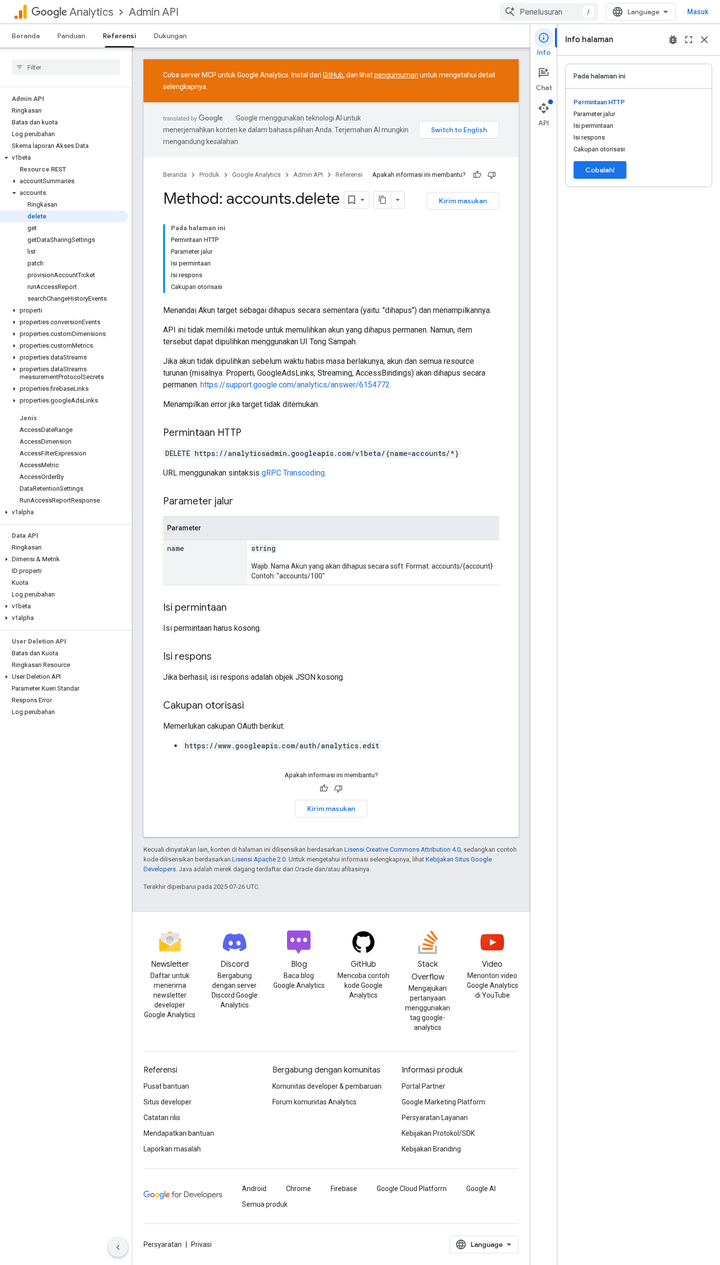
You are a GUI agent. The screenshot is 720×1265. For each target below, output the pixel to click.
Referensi (119, 35)
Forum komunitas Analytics (314, 1102)
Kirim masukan (463, 200)
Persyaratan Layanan (435, 1118)
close (704, 40)
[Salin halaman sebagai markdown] (382, 199)
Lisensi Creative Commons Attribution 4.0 (402, 849)
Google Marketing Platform (443, 1102)
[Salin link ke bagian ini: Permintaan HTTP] (251, 433)
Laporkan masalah (172, 1149)
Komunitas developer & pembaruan (327, 1086)
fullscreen (689, 40)
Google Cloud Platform (412, 1189)
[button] (64, 158)
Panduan (71, 35)
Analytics (91, 12)
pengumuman (396, 75)
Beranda (26, 35)
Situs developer (168, 1102)
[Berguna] (477, 174)
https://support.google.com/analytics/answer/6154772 (295, 384)
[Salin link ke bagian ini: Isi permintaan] (236, 608)
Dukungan (170, 35)
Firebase (344, 1189)
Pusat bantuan (166, 1086)
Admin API (154, 12)
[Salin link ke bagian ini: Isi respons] (221, 657)
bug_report (673, 40)
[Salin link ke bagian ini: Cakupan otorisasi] (254, 706)
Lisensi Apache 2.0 (259, 859)
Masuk (697, 12)
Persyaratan (163, 1244)
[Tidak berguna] (491, 174)
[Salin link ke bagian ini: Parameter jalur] (243, 502)
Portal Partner (423, 1086)
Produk (209, 174)
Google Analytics (256, 174)
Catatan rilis (162, 1118)
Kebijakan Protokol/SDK (438, 1133)
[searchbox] (66, 67)
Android (254, 1189)
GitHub (333, 75)
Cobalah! (600, 170)
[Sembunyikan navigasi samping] (118, 1247)
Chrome (298, 1189)
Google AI (481, 1189)
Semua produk (265, 1204)
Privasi (201, 1244)
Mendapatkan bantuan (179, 1133)
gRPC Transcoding (293, 472)
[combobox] (549, 12)
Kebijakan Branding (431, 1149)
